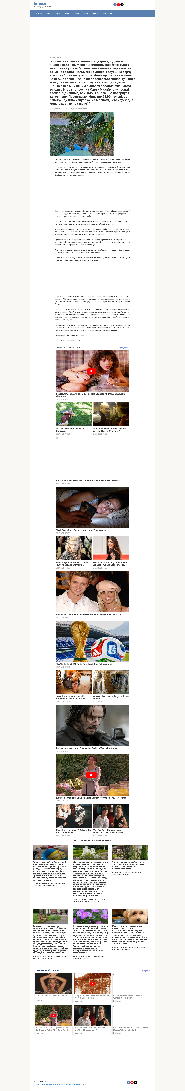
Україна (58, 13)
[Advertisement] (92, 35)
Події (86, 13)
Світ (49, 13)
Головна (39, 13)
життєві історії (82, 109)
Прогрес (95, 13)
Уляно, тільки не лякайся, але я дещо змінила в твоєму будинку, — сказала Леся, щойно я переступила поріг (129, 865)
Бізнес (67, 13)
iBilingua (40, 3)
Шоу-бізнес (107, 13)
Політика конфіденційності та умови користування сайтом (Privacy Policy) (61, 1084)
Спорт (77, 13)
